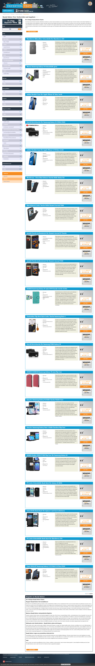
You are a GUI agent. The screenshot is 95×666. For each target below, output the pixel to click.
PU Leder (6, 151)
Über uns (39, 657)
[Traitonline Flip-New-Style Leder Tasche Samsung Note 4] (32, 325)
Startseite (5, 176)
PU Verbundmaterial (8, 153)
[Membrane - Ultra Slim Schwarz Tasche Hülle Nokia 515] (32, 186)
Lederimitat (6, 145)
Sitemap (20, 657)
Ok (62, 664)
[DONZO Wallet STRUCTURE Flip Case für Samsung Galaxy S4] (32, 464)
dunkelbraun (7, 52)
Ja (4, 81)
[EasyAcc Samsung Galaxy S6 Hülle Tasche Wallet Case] (32, 408)
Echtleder (6, 124)
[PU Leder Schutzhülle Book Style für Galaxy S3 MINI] (32, 491)
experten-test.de (6, 14)
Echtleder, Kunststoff (9, 127)
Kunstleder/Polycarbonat (10, 137)
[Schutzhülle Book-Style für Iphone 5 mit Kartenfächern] (32, 519)
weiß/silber (6, 73)
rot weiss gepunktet (8, 60)
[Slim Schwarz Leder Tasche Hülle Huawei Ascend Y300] (32, 214)
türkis (5, 71)
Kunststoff (6, 140)
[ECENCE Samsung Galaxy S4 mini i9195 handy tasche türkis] (32, 297)
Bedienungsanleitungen (29, 657)
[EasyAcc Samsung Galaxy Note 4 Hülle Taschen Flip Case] (32, 436)
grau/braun (6, 57)
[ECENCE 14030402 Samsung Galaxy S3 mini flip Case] (32, 380)
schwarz (5, 63)
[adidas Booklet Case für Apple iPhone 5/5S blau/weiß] (32, 158)
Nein (5, 84)
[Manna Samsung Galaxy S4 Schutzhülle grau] (32, 75)
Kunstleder (6, 135)
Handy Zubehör (7, 181)
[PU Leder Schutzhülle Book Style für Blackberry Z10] (32, 547)
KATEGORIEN (8, 11)
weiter (91, 593)
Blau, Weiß (6, 42)
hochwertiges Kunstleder (10, 132)
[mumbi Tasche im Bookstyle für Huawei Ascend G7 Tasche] (32, 242)
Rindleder (6, 156)
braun (5, 44)
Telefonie (5, 178)
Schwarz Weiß (7, 65)
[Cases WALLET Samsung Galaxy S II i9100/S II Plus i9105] (32, 575)
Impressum (5, 657)
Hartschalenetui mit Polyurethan (11, 129)
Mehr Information (67, 664)
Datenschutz (46, 657)
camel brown (7, 47)
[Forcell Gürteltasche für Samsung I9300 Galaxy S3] (32, 353)
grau (5, 55)
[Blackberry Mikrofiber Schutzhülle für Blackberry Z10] (32, 47)
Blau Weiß (6, 39)
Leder (5, 143)
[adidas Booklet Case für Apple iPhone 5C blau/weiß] (32, 103)
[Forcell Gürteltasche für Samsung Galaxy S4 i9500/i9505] (32, 131)
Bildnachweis (13, 657)
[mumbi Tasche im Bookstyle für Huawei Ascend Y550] (32, 269)
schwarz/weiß (7, 68)
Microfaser (6, 148)
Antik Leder (6, 121)
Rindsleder (6, 159)
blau (5, 36)
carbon (5, 49)
